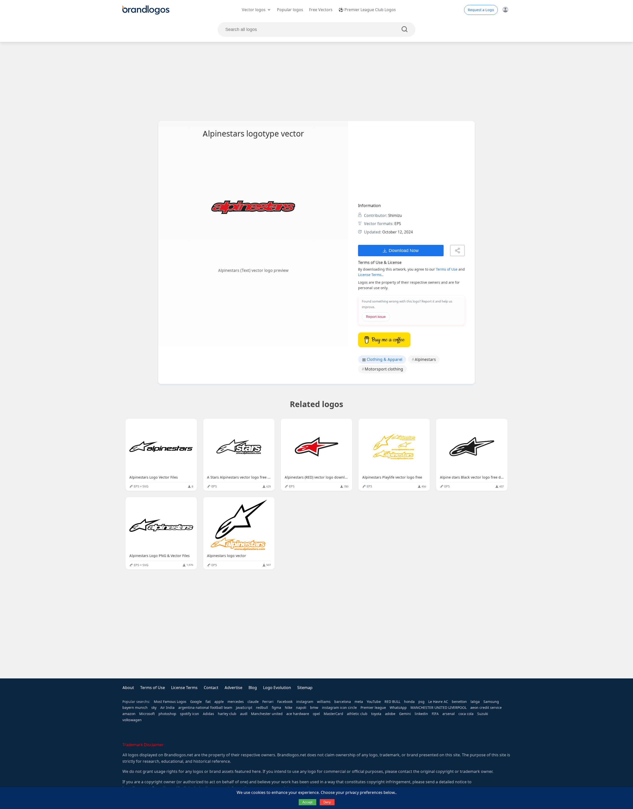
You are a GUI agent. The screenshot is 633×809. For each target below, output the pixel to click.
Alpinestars (425, 359)
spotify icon (189, 714)
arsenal (448, 714)
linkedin (421, 714)
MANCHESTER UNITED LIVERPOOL (438, 707)
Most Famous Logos (170, 701)
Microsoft (147, 714)
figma (276, 707)
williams (324, 701)
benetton (459, 701)
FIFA (435, 714)
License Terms (184, 687)
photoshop (167, 714)
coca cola (466, 714)
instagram (304, 701)
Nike (288, 707)
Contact (211, 687)
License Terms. (370, 275)
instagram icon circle (339, 707)
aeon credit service (486, 707)
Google (196, 701)
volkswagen (132, 720)
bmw (314, 707)
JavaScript (244, 707)
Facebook (285, 701)
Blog (253, 687)
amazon (129, 714)
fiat (208, 701)
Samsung (491, 701)
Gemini (405, 714)
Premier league (373, 707)
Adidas (208, 714)
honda (409, 701)
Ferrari (267, 701)
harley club (227, 714)
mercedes (235, 701)
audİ (243, 714)
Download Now (404, 250)
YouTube (374, 701)
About (128, 687)
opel (316, 714)
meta (359, 701)
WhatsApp (398, 707)
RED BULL (392, 701)
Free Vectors (321, 9)
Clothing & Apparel (384, 359)
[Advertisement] (316, 81)
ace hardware (297, 714)
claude (253, 701)
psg (421, 701)
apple (219, 701)
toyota (376, 714)
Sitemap (305, 687)
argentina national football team (205, 707)
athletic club (357, 714)
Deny (327, 802)
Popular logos (290, 9)
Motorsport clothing (384, 369)
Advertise (233, 687)
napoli (301, 707)
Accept (307, 802)
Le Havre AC (438, 701)
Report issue (376, 317)
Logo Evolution (277, 687)
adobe (390, 714)
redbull (262, 707)
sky (154, 707)
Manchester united (267, 714)
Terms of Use (446, 269)
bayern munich (135, 707)
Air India (167, 707)
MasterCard (333, 714)
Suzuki (482, 714)
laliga (475, 701)
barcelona (342, 701)
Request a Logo (481, 10)
